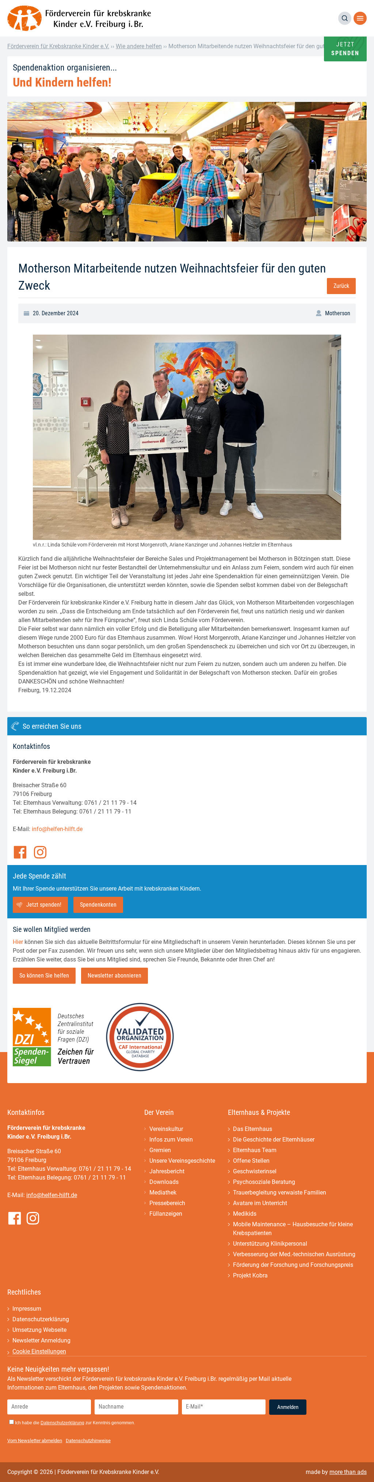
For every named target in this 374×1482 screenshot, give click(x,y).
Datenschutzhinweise (88, 1440)
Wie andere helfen (139, 46)
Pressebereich (167, 1203)
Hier (18, 941)
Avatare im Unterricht (260, 1203)
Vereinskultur (166, 1128)
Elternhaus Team (254, 1150)
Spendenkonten (98, 904)
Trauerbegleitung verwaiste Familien (279, 1192)
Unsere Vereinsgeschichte (182, 1160)
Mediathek (162, 1192)
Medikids (244, 1213)
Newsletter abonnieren (114, 975)
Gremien (160, 1150)
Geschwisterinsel (254, 1171)
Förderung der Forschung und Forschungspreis (293, 1264)
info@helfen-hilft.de (57, 829)
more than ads (348, 1471)
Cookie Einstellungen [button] (39, 1351)
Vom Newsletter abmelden (34, 1440)
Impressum (26, 1308)
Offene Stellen (251, 1160)
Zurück (341, 285)
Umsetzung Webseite (39, 1329)
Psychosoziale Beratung (264, 1181)
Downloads (164, 1181)
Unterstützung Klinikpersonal (270, 1243)
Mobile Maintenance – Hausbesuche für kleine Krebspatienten (293, 1229)
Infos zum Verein (171, 1139)
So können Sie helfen (44, 975)
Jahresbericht (166, 1171)
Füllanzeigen (165, 1213)
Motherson (337, 313)
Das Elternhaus (252, 1128)
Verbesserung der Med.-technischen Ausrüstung (294, 1254)
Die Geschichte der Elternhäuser (273, 1139)
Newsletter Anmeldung (41, 1340)
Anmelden (287, 1407)
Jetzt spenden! (43, 904)
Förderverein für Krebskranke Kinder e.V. (58, 46)
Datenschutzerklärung (40, 1319)
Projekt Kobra (250, 1275)
